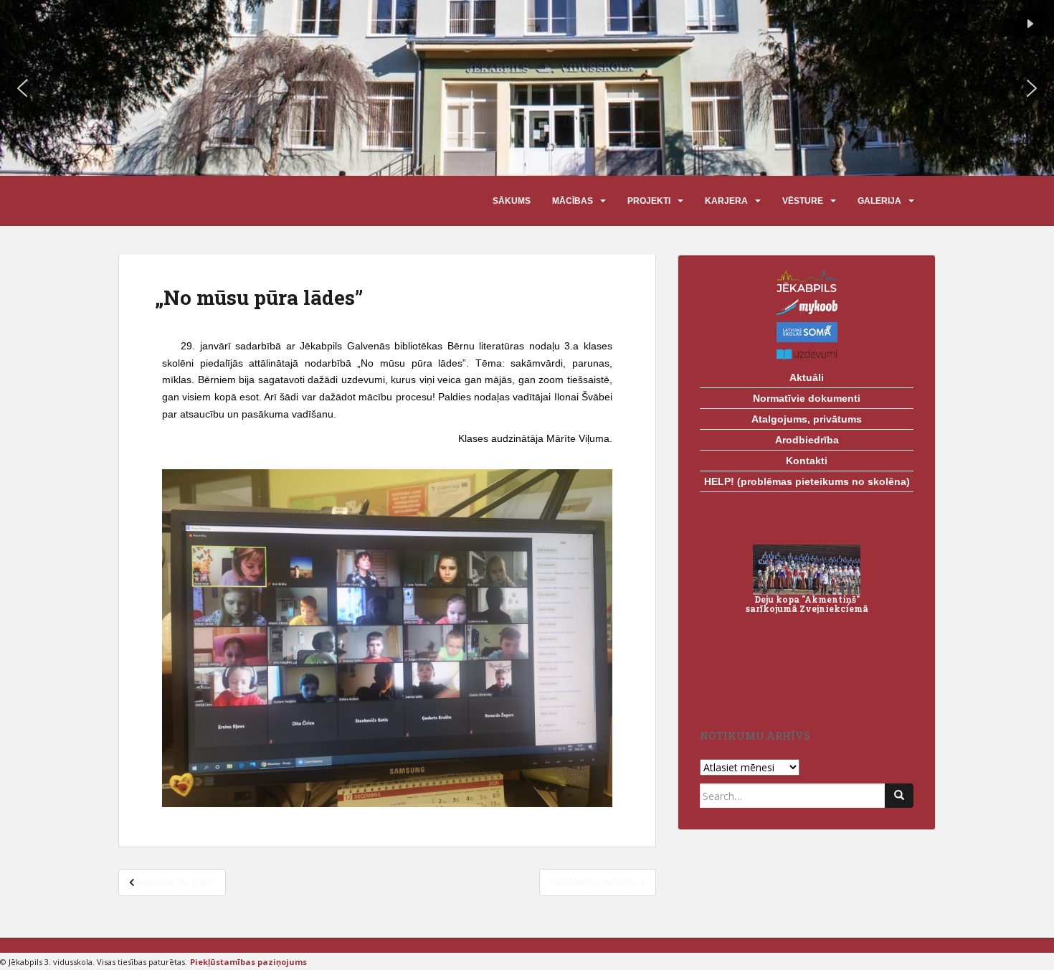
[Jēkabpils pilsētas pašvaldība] (806, 281)
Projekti (648, 201)
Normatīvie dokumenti (806, 398)
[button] (22, 88)
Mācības (572, 201)
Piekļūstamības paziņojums (248, 961)
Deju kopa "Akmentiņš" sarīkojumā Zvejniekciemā (807, 603)
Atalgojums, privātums (806, 419)
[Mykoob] (806, 307)
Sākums (512, 201)
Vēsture (802, 201)
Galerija (879, 201)
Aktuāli (806, 377)
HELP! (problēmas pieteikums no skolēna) (807, 481)
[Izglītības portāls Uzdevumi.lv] (806, 354)
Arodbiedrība (807, 440)
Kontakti (806, 460)
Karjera (726, 201)
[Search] (899, 795)
